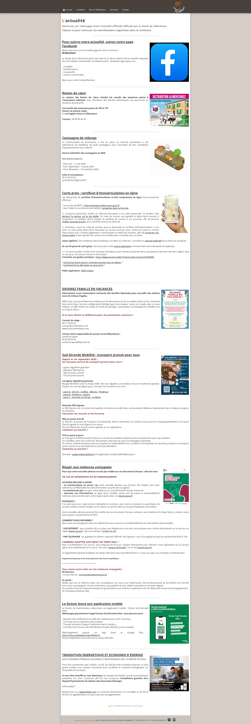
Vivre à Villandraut (97, 9)
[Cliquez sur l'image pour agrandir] (169, 62)
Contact (125, 9)
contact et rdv (109, 531)
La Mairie (80, 9)
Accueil (68, 9)
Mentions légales (138, 706)
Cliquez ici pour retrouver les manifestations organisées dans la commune (106, 30)
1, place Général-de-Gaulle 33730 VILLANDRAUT (113, 720)
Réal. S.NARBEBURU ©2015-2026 (120, 706)
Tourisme (114, 9)
